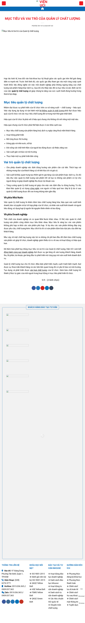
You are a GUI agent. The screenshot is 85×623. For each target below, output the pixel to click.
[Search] (81, 3)
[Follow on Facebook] (4, 602)
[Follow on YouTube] (21, 602)
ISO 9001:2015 (38, 574)
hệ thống (52, 111)
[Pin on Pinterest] (42, 288)
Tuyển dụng (74, 605)
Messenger (81, 596)
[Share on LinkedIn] (47, 288)
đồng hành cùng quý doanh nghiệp (18, 252)
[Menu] (4, 3)
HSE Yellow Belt (38, 589)
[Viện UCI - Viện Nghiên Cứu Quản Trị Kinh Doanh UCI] (42, 6)
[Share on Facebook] (34, 288)
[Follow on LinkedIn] (17, 602)
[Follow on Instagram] (8, 602)
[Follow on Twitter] (13, 602)
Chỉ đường (81, 603)
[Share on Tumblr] (51, 288)
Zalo (81, 589)
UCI (52, 26)
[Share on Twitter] (38, 288)
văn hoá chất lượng (38, 270)
